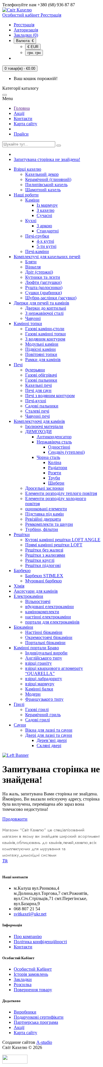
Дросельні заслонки (44, 488)
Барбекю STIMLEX (44, 575)
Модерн (33, 694)
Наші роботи (26, 194)
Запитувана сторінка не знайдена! (47, 159)
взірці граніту (38, 663)
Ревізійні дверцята (43, 519)
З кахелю (45, 210)
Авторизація (26, 29)
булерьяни (35, 369)
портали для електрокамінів (52, 622)
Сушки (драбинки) (43, 292)
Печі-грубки (37, 236)
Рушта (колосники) (43, 287)
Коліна (54, 462)
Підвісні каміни (40, 349)
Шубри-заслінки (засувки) (50, 297)
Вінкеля (33, 266)
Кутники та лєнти (42, 277)
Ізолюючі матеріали (44, 426)
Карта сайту (25, 123)
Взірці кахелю (27, 169)
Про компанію (28, 936)
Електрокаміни (28, 596)
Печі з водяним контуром (50, 395)
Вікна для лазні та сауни (48, 730)
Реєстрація (24, 24)
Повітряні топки (41, 354)
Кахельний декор (42, 174)
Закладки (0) (26, 35)
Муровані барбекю (43, 580)
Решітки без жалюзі (44, 550)
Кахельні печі (38, 385)
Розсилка (22, 984)
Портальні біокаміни (45, 642)
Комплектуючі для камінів (39, 421)
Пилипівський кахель (46, 184)
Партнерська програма (36, 1022)
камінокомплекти (42, 611)
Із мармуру (47, 205)
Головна (22, 108)
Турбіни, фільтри (41, 529)
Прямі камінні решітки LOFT (53, 544)
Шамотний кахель (43, 189)
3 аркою (44, 225)
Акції (19, 113)
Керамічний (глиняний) (48, 179)
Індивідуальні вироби (46, 652)
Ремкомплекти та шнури (49, 524)
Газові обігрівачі (41, 375)
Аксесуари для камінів (36, 591)
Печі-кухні (35, 400)
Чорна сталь (48, 457)
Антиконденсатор (54, 436)
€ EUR (32, 47)
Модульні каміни (41, 344)
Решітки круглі (39, 560)
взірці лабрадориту (43, 678)
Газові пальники (41, 380)
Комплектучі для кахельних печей (47, 256)
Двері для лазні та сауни (48, 735)
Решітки (22, 534)
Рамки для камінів (43, 359)
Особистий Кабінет (33, 969)
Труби (54, 477)
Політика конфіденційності (40, 941)
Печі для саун (38, 390)
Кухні (30, 220)
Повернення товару (33, 989)
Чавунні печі (37, 416)
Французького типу (44, 699)
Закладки (23, 979)
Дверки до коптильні (45, 308)
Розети (54, 472)
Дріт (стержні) (39, 272)
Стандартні (48, 230)
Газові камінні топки (45, 333)
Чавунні (33, 318)
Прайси (21, 134)
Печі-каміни (37, 251)
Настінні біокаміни (43, 632)
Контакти (23, 118)
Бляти (31, 261)
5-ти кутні (46, 246)
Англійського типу (43, 658)
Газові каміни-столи (44, 328)
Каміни (32, 200)
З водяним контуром (45, 339)
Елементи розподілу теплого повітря (61, 493)
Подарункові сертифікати (39, 1017)
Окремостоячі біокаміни (48, 637)
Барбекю (22, 570)
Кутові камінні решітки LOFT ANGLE (62, 539)
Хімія (19, 586)
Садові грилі (37, 719)
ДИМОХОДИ (38, 431)
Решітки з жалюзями (45, 555)
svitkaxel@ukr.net (30, 913)
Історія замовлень (31, 974)
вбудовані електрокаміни (49, 606)
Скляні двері (49, 745)
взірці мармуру (39, 683)
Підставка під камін (44, 513)
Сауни (20, 724)
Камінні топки (28, 323)
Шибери (56, 483)
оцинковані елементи (46, 508)
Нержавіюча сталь (54, 441)
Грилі (19, 704)
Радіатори (57, 467)
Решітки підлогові (43, 565)
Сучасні (44, 215)
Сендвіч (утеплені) (66, 452)
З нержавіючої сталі (44, 313)
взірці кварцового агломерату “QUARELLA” (54, 671)
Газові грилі (37, 709)
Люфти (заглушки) (43, 282)
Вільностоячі (37, 601)
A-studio (44, 1042)
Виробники (25, 1012)
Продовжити (14, 819)
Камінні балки (39, 688)
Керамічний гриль (43, 714)
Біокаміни (23, 627)
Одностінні (59, 447)
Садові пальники (41, 405)
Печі (18, 364)
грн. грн (34, 53)
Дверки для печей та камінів (41, 302)
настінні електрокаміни (48, 616)
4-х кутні (45, 241)
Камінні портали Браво (36, 647)
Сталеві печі (37, 411)
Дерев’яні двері (52, 740)
